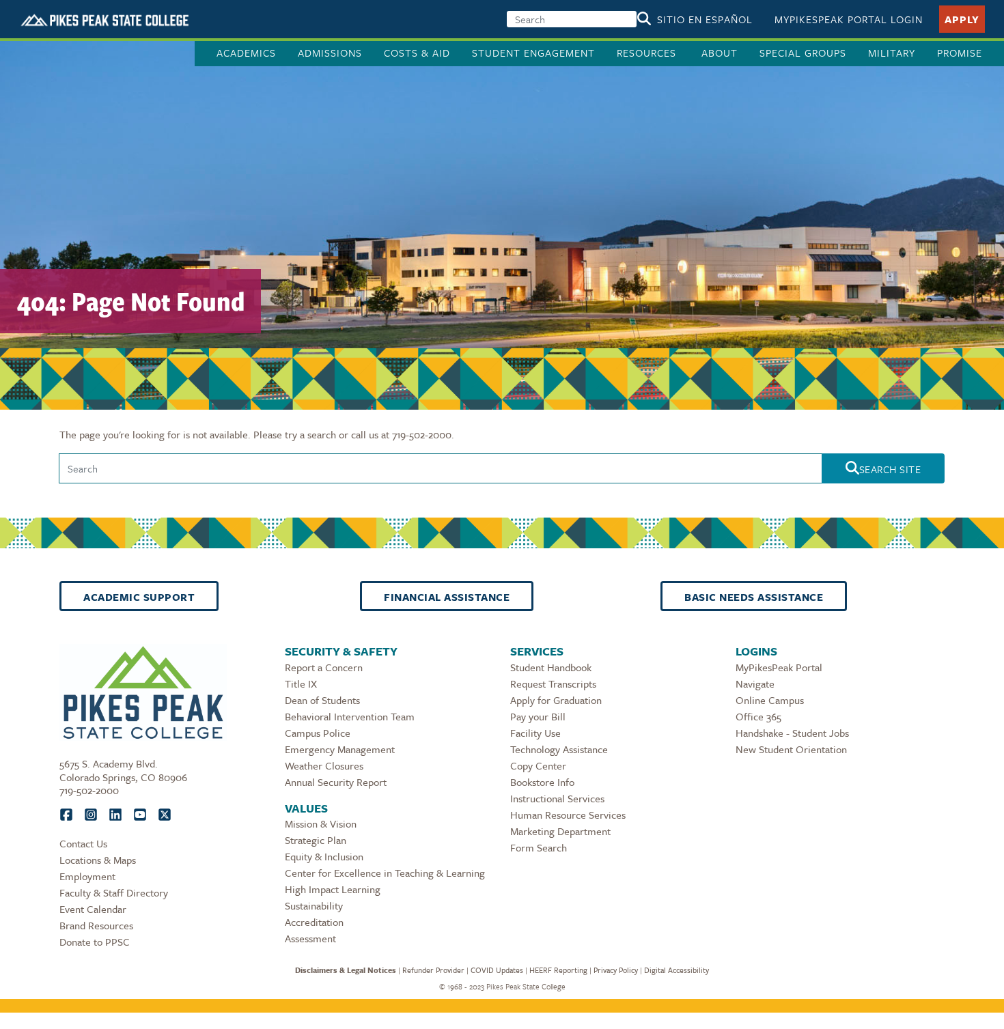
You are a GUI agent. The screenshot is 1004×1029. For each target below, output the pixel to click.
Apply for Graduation (556, 699)
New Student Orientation (791, 749)
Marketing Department (560, 830)
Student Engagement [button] (533, 52)
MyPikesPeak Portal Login (849, 19)
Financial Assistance (447, 596)
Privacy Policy (616, 970)
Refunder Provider (433, 970)
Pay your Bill (538, 716)
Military (891, 52)
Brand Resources (96, 925)
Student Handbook (550, 667)
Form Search (538, 847)
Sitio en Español (705, 19)
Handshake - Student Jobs (792, 732)
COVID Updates (497, 970)
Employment (87, 876)
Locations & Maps (97, 859)
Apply (962, 19)
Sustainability (314, 905)
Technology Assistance (559, 749)
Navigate (755, 683)
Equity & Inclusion (324, 856)
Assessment (310, 938)
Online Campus (770, 699)
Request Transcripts (553, 683)
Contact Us (83, 843)
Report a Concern (324, 667)
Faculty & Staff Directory (113, 892)
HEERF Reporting (558, 970)
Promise (959, 52)
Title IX (301, 683)
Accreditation (314, 921)
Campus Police (317, 732)
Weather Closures (324, 765)
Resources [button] (648, 52)
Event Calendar (92, 908)
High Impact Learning (332, 889)
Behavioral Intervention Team (350, 716)
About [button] (719, 52)
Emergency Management (340, 749)
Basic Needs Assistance (753, 596)
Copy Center (538, 765)
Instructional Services (557, 798)
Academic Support (139, 596)
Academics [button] (246, 52)
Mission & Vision (321, 823)
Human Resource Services (568, 814)
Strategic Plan (315, 839)
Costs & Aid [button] (417, 52)
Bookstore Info (542, 781)
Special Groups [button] (802, 52)
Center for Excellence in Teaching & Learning (385, 872)
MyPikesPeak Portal (779, 667)
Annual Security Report (336, 781)
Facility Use (535, 732)
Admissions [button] (330, 52)
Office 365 (758, 716)
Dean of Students (322, 699)
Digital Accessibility (676, 970)
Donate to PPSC (94, 941)
